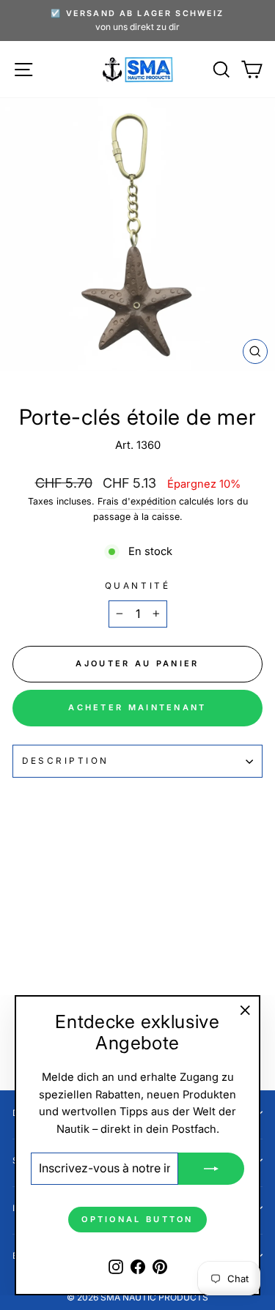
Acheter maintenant (137, 707)
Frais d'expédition (137, 501)
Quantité (137, 586)
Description (65, 761)
